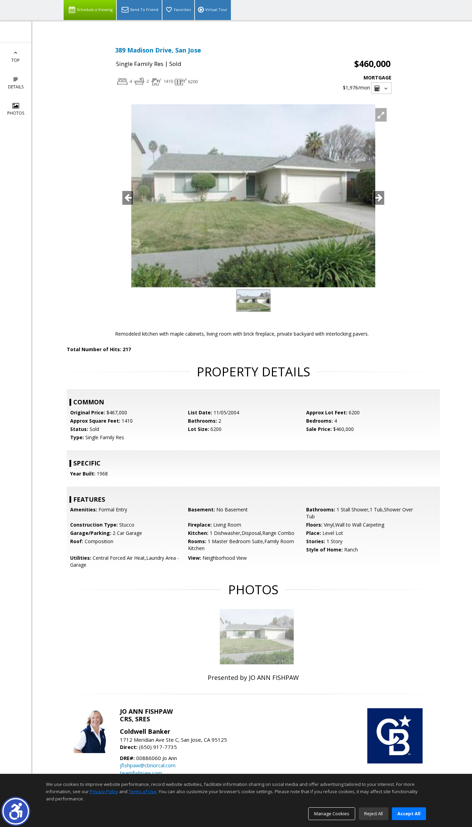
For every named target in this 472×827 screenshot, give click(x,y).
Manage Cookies (331, 813)
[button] (15, 811)
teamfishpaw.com (141, 772)
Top (15, 60)
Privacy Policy (104, 791)
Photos (15, 113)
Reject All (373, 813)
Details (15, 87)
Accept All (409, 813)
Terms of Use (143, 791)
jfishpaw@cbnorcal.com (148, 765)
